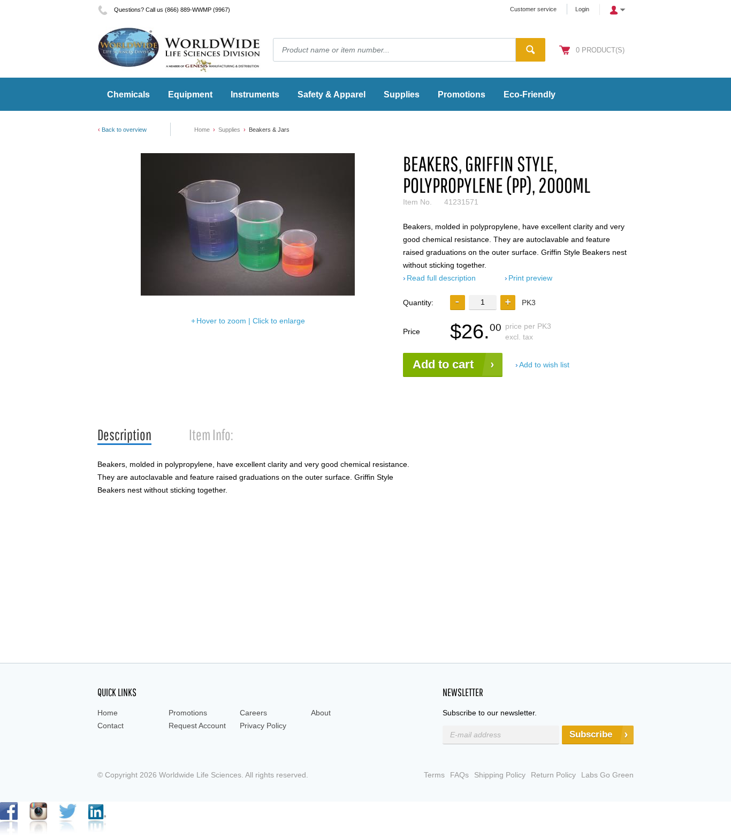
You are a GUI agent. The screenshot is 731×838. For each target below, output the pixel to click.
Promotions (188, 712)
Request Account (197, 725)
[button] (507, 302)
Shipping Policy (500, 775)
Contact (110, 725)
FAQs (459, 775)
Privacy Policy (263, 725)
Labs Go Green (607, 775)
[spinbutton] (483, 302)
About (321, 712)
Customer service (533, 9)
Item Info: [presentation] (211, 434)
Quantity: (418, 302)
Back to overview (124, 129)
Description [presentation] (124, 434)
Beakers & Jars (269, 129)
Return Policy (553, 775)
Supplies (229, 129)
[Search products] (530, 50)
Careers (253, 712)
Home (202, 129)
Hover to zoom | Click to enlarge (250, 320)
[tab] (124, 435)
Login (582, 9)
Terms (434, 775)
